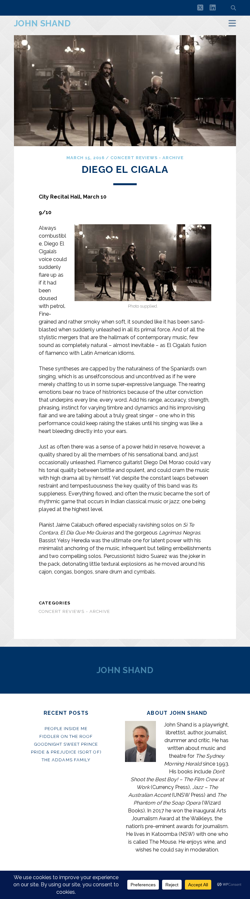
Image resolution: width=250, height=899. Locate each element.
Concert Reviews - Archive (147, 157)
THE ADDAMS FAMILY (66, 759)
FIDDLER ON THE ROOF (66, 736)
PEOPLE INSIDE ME (66, 728)
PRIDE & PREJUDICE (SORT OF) (66, 752)
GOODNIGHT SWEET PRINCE (66, 744)
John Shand (42, 23)
